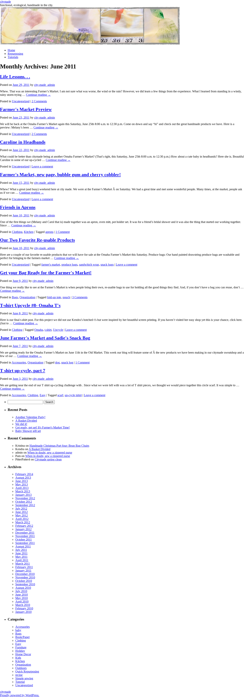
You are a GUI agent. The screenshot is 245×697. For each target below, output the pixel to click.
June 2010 (21, 594)
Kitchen (28, 231)
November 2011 (25, 536)
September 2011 (25, 543)
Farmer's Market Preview (26, 109)
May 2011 (21, 556)
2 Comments (39, 101)
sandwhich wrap (89, 264)
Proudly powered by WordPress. (19, 695)
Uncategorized (20, 101)
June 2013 (21, 481)
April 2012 (22, 519)
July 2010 (21, 591)
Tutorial (20, 681)
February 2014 (24, 474)
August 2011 (23, 546)
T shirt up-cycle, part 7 (22, 370)
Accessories (19, 362)
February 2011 (24, 567)
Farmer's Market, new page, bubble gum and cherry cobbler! (60, 174)
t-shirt (48, 329)
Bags (15, 297)
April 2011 (21, 560)
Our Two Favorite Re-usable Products (37, 239)
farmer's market (50, 264)
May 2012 (21, 515)
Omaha (38, 329)
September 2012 (25, 505)
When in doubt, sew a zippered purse (49, 452)
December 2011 (24, 532)
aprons (49, 231)
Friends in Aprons (17, 207)
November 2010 (25, 577)
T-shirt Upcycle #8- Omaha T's (30, 305)
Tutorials (13, 57)
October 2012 (23, 501)
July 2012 (21, 508)
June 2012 (21, 512)
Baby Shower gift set (28, 431)
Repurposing (15, 53)
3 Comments (79, 297)
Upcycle (58, 329)
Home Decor (23, 654)
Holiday (20, 650)
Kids (18, 657)
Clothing (17, 231)
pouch (66, 297)
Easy (43, 395)
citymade (5, 1)
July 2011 (21, 549)
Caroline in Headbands (22, 142)
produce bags (69, 264)
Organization (27, 297)
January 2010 (23, 611)
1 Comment (63, 231)
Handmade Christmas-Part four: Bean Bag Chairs (59, 445)
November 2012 (25, 498)
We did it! (21, 424)
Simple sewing (24, 678)
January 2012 (23, 529)
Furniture (20, 647)
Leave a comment (42, 166)
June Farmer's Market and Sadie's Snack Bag (45, 337)
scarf (60, 395)
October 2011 (23, 539)
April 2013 (22, 488)
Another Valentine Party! (30, 417)
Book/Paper (22, 637)
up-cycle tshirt (73, 395)
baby (18, 630)
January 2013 (23, 494)
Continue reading (38, 94)
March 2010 (22, 605)
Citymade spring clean (48, 459)
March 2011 (22, 563)
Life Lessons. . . (15, 76)
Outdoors (21, 668)
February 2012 (24, 525)
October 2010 (23, 580)
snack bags (107, 264)
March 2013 (22, 491)
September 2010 (25, 584)
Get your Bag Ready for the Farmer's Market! (45, 272)
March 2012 (22, 522)
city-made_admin (44, 84)
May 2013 (21, 484)
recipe (19, 675)
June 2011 (21, 553)
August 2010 (23, 587)
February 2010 (24, 608)
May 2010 (21, 598)
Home (11, 50)
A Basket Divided (26, 420)
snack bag (67, 362)
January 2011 (23, 570)
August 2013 (23, 477)
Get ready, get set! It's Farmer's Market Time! (42, 427)
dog (57, 362)
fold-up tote (54, 297)
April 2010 (22, 601)
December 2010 (25, 574)
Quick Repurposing (27, 671)
